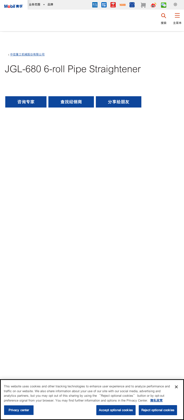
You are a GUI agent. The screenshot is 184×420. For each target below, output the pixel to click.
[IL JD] (94, 5)
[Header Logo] (14, 5)
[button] (177, 20)
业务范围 (34, 4)
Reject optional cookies (157, 410)
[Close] (176, 387)
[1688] (122, 5)
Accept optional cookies (116, 410)
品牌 (50, 4)
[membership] (132, 5)
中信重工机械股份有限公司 (27, 54)
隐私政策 (156, 400)
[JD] (113, 5)
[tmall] (104, 5)
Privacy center (19, 410)
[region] (92, 399)
